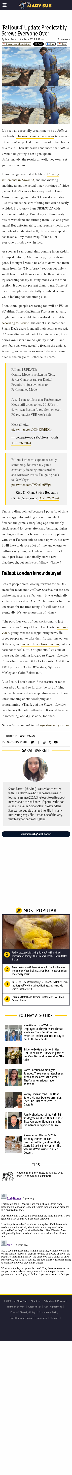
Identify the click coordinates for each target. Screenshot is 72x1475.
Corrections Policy (48, 1312)
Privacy (61, 1301)
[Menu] (4, 5)
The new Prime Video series (35, 136)
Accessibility (34, 1306)
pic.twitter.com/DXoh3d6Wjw (31, 484)
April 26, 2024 (21, 443)
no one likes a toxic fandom (40, 644)
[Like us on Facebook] (38, 743)
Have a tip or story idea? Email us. (36, 1172)
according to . (15, 322)
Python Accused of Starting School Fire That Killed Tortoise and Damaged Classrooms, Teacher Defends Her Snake (39, 956)
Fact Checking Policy (21, 1318)
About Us (35, 1301)
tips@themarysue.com (55, 725)
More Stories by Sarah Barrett (36, 834)
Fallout (22, 736)
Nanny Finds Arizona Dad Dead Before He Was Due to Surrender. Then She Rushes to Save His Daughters (42, 1099)
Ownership (41, 1318)
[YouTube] (56, 743)
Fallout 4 (31, 736)
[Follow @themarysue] (32, 743)
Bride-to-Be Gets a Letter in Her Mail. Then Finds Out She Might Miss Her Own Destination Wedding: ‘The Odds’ (43, 1055)
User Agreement (53, 1306)
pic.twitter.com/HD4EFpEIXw (31, 429)
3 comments (64, 39)
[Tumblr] (50, 743)
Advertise (49, 1301)
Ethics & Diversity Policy (22, 1312)
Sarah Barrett (11, 39)
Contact (54, 1318)
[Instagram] (44, 743)
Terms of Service (16, 1306)
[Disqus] (36, 1234)
